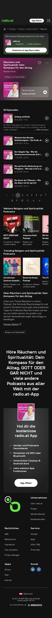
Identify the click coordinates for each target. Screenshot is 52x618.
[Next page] (33, 200)
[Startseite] (4, 29)
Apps (33, 539)
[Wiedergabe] (45, 92)
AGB (6, 534)
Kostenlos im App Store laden (26, 50)
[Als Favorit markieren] (39, 62)
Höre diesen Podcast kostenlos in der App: (24, 36)
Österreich (28, 594)
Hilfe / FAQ (35, 545)
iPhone (8, 570)
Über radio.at (36, 504)
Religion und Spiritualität (15, 77)
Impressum (10, 545)
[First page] (7, 195)
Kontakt (34, 534)
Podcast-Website (10, 324)
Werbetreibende (38, 514)
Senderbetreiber (38, 519)
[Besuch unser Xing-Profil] (39, 569)
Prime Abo (35, 550)
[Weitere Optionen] (47, 63)
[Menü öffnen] (48, 20)
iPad (7, 575)
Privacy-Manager (12, 555)
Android (8, 580)
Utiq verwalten (11, 550)
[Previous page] (12, 195)
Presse (34, 509)
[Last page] (39, 200)
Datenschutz (10, 539)
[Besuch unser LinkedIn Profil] (33, 569)
